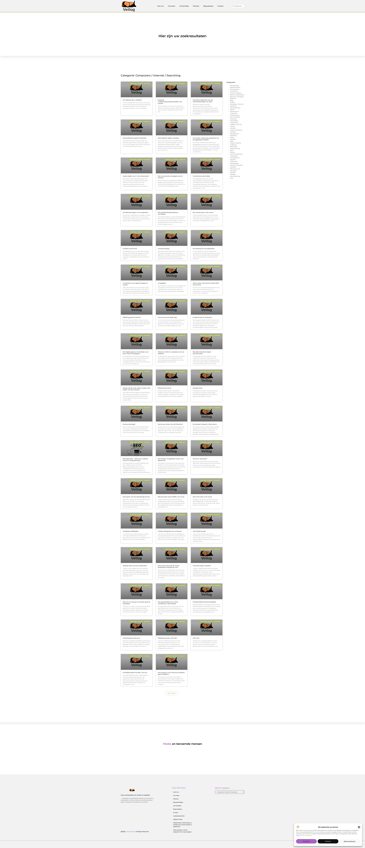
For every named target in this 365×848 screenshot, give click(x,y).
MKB (231, 141)
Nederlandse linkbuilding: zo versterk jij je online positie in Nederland (182, 824)
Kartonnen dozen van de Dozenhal (170, 424)
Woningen (233, 170)
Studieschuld (197, 388)
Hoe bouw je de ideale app (167, 317)
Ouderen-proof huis (130, 248)
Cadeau (232, 102)
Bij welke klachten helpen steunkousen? (202, 352)
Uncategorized (234, 157)
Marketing (233, 135)
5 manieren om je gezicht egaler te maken (135, 284)
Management (234, 133)
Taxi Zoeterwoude (199, 531)
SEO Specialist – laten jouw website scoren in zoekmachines (135, 459)
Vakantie (233, 159)
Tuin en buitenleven (236, 154)
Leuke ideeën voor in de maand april (136, 176)
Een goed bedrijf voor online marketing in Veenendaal (168, 603)
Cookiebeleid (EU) (178, 816)
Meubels (232, 139)
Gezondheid (234, 120)
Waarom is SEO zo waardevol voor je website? (171, 352)
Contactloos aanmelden (201, 176)
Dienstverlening (235, 108)
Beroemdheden (178, 802)
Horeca (232, 126)
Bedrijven (233, 98)
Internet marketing (236, 130)
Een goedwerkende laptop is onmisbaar (168, 213)
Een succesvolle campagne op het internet (170, 177)
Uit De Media (184, 6)
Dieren (232, 109)
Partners (196, 6)
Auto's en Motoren (235, 93)
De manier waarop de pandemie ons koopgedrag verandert (206, 139)
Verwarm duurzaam (200, 459)
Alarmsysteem (234, 89)
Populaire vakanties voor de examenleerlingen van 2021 (203, 101)
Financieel (233, 119)
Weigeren (328, 841)
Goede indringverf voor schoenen (170, 531)
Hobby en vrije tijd (236, 124)
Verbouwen (233, 161)
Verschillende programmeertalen (134, 138)
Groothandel (234, 122)
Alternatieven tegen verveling (168, 138)
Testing (232, 152)
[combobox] (237, 6)
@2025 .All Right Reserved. (135, 831)
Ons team (171, 6)
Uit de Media (177, 805)
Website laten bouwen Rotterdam (135, 566)
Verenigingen (234, 163)
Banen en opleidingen (237, 95)
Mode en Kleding (235, 143)
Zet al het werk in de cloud (202, 497)
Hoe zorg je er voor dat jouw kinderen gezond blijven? (171, 673)
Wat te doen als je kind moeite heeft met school (206, 284)
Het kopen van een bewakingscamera (136, 497)
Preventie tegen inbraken (202, 566)
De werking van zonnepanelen (204, 248)
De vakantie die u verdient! (132, 100)
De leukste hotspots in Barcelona (205, 424)
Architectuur (234, 91)
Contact (220, 6)
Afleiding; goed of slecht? (132, 317)
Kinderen (233, 132)
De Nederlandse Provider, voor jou (135, 672)
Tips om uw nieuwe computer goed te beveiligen (136, 603)
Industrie (233, 128)
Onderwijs (233, 145)
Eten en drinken (235, 117)
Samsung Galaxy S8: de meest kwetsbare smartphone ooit (168, 566)
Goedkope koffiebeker (131, 531)
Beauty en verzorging (237, 96)
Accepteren (306, 841)
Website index (177, 819)
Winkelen (233, 167)
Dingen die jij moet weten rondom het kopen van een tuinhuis (136, 389)
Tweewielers (234, 156)
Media (232, 137)
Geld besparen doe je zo (131, 638)
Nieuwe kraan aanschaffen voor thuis (171, 497)
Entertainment (234, 115)
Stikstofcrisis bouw (164, 388)
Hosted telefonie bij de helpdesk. (204, 602)
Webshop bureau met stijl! (167, 638)
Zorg (231, 178)
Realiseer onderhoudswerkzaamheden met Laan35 (170, 101)
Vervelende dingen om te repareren (135, 212)
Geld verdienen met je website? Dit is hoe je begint (182, 831)
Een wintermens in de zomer (203, 212)
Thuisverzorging (163, 248)
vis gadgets (162, 283)
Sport (231, 150)
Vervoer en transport (236, 165)
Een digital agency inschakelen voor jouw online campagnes (136, 352)
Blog (231, 100)
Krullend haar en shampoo (202, 317)
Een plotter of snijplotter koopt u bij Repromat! (170, 459)
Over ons (160, 6)
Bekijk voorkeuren (349, 841)
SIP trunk (196, 638)
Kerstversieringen (129, 424)
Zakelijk (232, 172)
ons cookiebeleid (306, 835)
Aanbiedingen (234, 85)
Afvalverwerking (235, 87)
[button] (359, 827)
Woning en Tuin (235, 169)
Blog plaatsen (208, 6)
